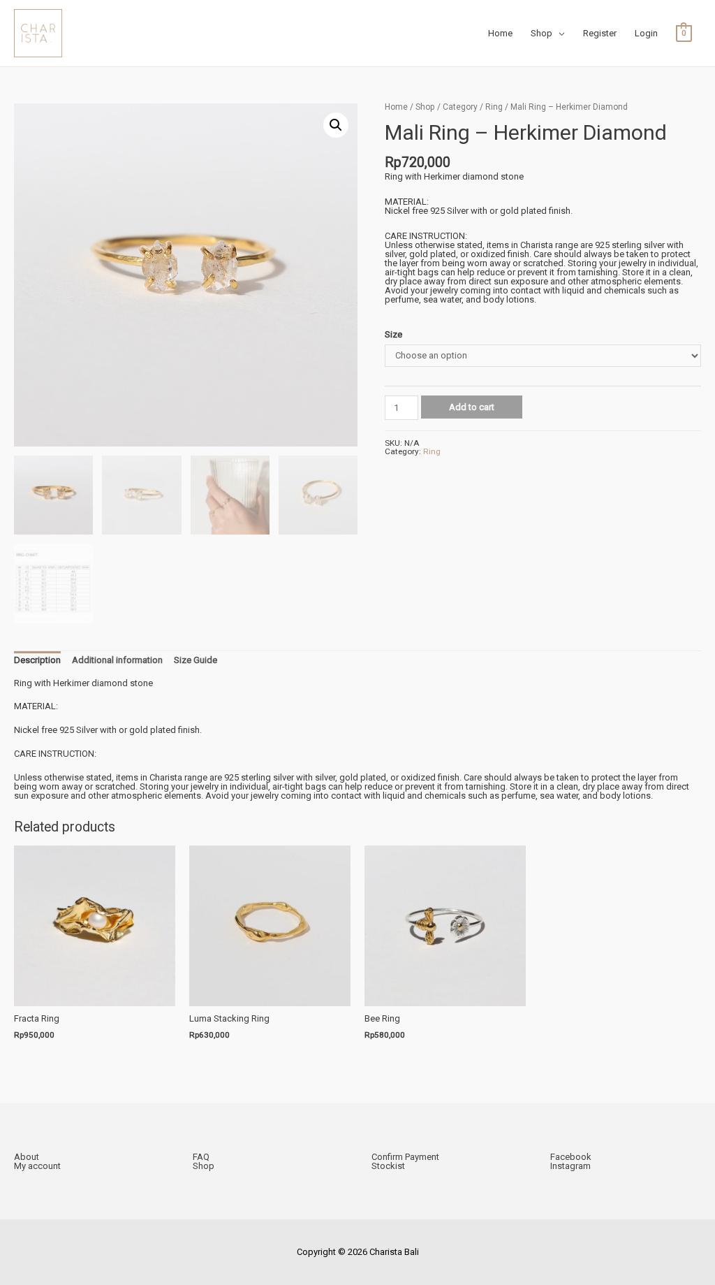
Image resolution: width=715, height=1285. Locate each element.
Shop (425, 107)
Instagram (570, 1166)
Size (393, 334)
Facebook (570, 1157)
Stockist (388, 1166)
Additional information (117, 660)
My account (37, 1166)
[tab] (37, 660)
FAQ (201, 1157)
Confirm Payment (405, 1157)
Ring (494, 107)
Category (460, 107)
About (26, 1157)
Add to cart (471, 407)
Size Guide (195, 660)
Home (396, 107)
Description (37, 660)
